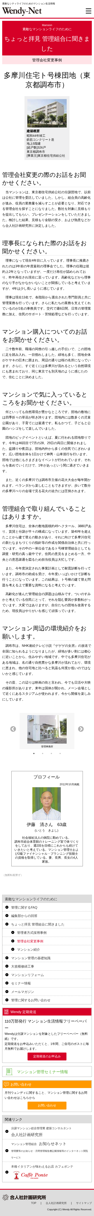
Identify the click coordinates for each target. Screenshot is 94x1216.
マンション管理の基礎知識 (30, 958)
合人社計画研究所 (41, 1132)
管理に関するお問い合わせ (30, 1000)
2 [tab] (42, 753)
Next (81, 729)
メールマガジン (22, 992)
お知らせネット (49, 1150)
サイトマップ (84, 1203)
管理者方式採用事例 (32, 932)
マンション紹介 (28, 949)
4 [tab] (60, 753)
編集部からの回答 (24, 916)
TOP (33, 1203)
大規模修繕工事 (22, 966)
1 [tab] (34, 753)
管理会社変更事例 (30, 941)
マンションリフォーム (27, 975)
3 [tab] (51, 753)
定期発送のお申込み (47, 1056)
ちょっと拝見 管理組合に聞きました (37, 924)
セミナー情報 (21, 983)
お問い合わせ (47, 1105)
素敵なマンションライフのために (31, 899)
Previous (13, 729)
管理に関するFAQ (24, 907)
